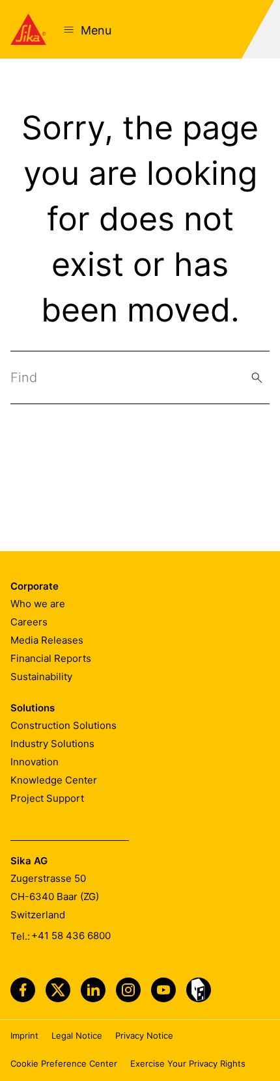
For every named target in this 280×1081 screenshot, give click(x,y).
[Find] (257, 377)
